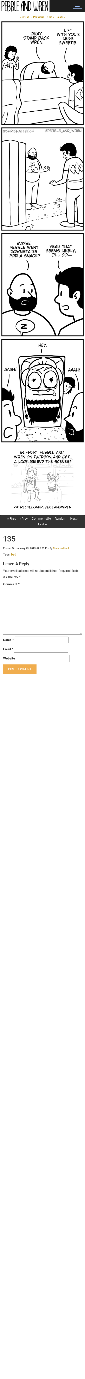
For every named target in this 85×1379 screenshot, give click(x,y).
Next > (50, 17)
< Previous (37, 17)
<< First (24, 17)
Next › (74, 518)
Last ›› (42, 524)
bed (13, 554)
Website (9, 658)
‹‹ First (11, 518)
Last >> (61, 17)
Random (60, 518)
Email (8, 649)
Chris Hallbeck (61, 548)
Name (8, 640)
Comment (11, 584)
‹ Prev (24, 518)
